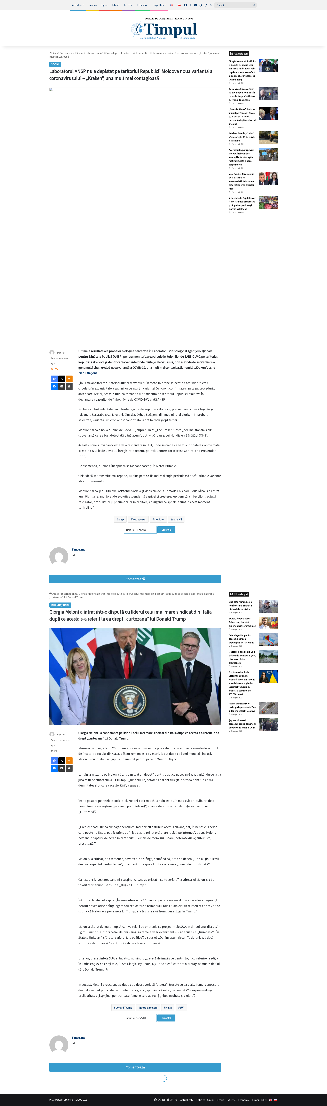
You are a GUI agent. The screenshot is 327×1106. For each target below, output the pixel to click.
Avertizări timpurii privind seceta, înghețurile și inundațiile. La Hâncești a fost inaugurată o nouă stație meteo (241, 157)
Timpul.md (61, 352)
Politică (93, 5)
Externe (128, 5)
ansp (121, 519)
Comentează (135, 579)
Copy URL (166, 529)
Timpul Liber (159, 5)
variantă (177, 519)
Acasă (55, 53)
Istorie (115, 5)
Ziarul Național (88, 373)
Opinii (104, 5)
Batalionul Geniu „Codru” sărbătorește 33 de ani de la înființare (242, 137)
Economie (142, 5)
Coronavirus (139, 519)
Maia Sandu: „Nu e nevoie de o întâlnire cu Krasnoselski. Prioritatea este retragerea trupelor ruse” (241, 181)
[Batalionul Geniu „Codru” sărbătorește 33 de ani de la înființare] (268, 137)
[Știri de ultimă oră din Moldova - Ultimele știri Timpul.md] (163, 28)
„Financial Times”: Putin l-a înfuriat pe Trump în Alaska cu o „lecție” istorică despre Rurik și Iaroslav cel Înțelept (242, 116)
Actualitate (78, 5)
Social (79, 53)
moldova (159, 519)
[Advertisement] (253, 274)
